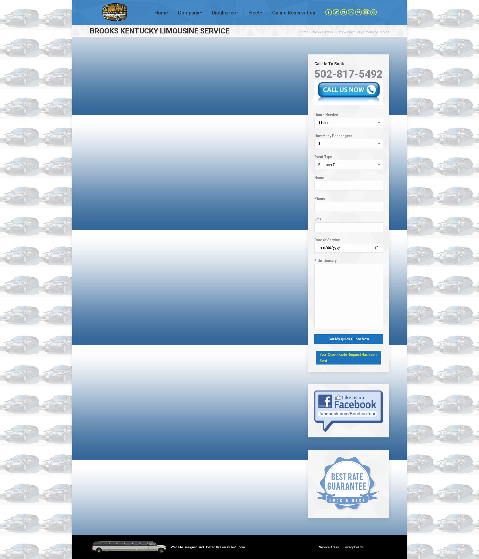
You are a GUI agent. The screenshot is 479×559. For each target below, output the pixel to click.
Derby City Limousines (109, 165)
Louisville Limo (378, 547)
